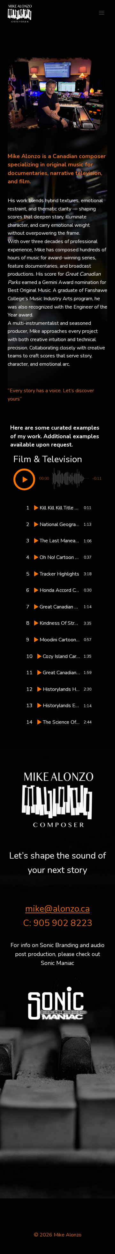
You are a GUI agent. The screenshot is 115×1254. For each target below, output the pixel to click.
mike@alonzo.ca (57, 909)
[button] (24, 479)
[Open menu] (101, 13)
